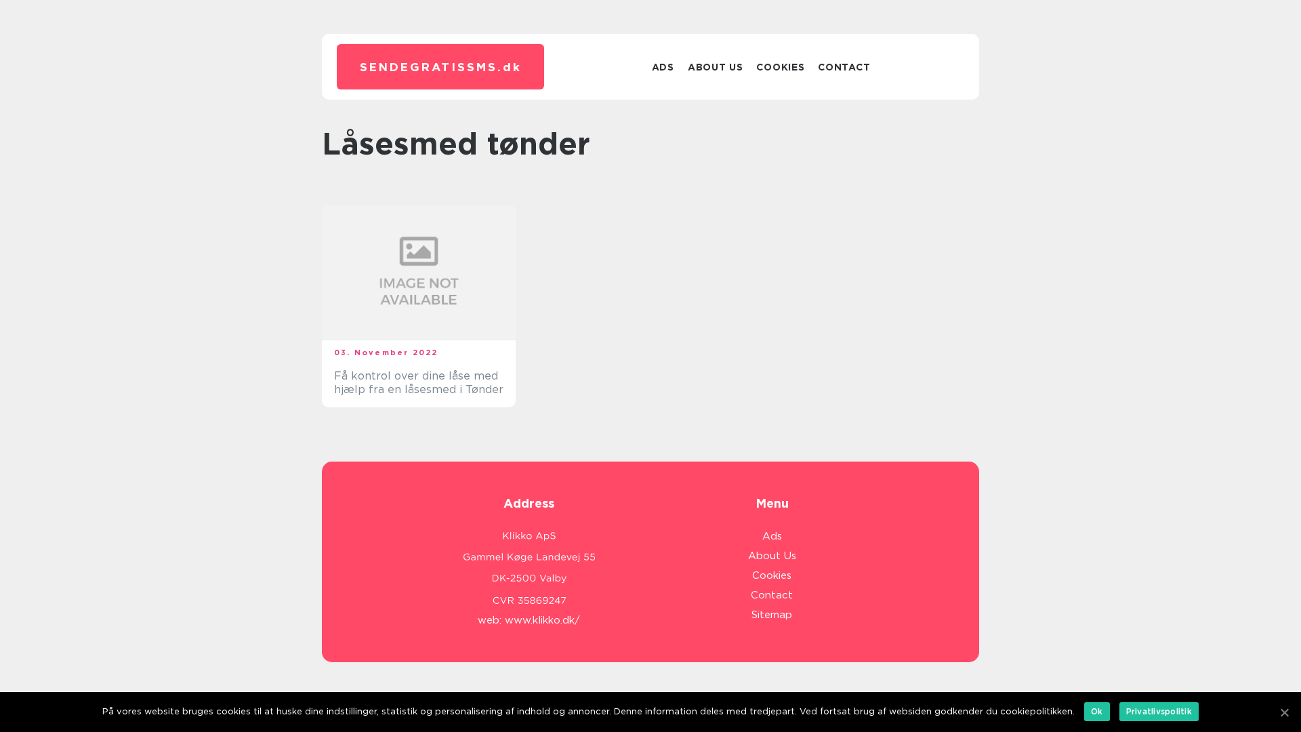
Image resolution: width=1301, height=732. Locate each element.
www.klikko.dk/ (542, 620)
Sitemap (771, 615)
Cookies (780, 67)
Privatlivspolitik (1159, 711)
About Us (715, 67)
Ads (663, 67)
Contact (844, 67)
